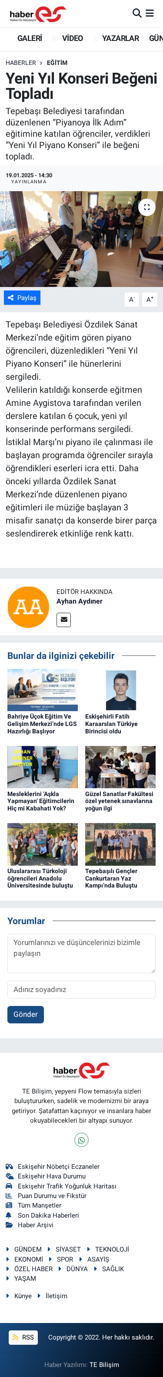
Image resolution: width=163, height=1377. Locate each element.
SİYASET (68, 1249)
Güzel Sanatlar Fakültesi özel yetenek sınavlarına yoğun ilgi (119, 801)
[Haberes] (38, 13)
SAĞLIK (113, 1269)
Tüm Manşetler (39, 1205)
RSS (27, 1337)
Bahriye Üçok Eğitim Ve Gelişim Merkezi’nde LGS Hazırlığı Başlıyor (42, 724)
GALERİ (29, 38)
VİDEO (71, 38)
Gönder (25, 1014)
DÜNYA (77, 1269)
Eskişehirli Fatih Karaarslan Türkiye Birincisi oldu (111, 724)
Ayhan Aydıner (80, 601)
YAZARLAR (120, 38)
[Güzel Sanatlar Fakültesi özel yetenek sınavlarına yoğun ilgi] (120, 766)
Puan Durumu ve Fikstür (52, 1196)
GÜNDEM (28, 1249)
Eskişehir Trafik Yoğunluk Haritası (67, 1186)
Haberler (21, 62)
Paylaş (27, 298)
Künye (23, 1296)
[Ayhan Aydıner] (28, 606)
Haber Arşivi (35, 1225)
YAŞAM (25, 1278)
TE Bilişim (104, 1365)
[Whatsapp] (81, 1140)
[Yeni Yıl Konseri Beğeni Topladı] (81, 239)
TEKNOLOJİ (112, 1249)
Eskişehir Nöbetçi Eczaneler (59, 1167)
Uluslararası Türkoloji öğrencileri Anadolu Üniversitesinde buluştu (40, 878)
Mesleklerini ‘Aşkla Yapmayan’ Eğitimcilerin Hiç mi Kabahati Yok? (40, 801)
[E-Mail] (64, 620)
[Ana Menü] (150, 13)
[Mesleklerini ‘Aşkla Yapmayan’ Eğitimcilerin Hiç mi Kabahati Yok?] (42, 766)
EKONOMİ (28, 1259)
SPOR (65, 1259)
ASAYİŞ (98, 1259)
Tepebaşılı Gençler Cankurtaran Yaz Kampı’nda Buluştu (111, 878)
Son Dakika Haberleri (48, 1215)
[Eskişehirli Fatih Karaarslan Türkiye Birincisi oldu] (120, 689)
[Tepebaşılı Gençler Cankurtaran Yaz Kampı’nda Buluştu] (120, 843)
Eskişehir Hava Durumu (52, 1176)
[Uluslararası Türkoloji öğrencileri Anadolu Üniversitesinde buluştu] (42, 843)
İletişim (56, 1296)
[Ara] (137, 13)
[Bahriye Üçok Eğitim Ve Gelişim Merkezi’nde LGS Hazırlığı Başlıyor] (42, 689)
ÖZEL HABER (33, 1269)
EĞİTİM (57, 62)
